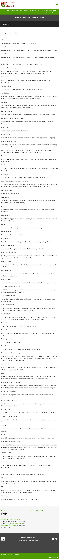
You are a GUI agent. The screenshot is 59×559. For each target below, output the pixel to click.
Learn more (33, 11)
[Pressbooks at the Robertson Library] (8, 4)
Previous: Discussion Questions (11, 554)
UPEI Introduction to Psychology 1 (29, 17)
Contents (6, 24)
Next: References (51, 557)
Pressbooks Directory (34, 540)
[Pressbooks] (3, 539)
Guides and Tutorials (22, 540)
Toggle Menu (57, 4)
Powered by (28, 537)
